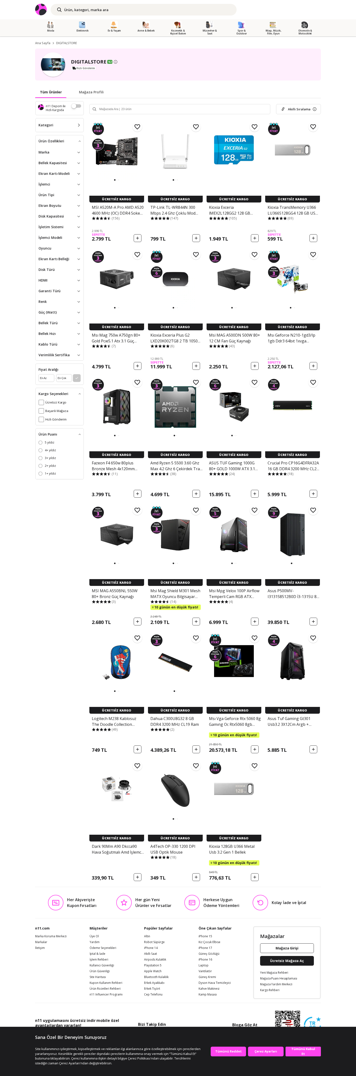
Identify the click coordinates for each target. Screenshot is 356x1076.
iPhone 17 (205, 948)
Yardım (95, 942)
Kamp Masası (208, 994)
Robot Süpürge (154, 942)
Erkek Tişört (152, 989)
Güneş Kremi (207, 977)
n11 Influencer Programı (106, 994)
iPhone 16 (205, 960)
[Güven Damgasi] (312, 1025)
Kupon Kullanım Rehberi (106, 983)
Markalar (41, 942)
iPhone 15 (205, 936)
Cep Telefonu (153, 994)
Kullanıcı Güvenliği (102, 965)
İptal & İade (97, 954)
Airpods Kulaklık (155, 960)
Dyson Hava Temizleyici (215, 983)
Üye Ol (94, 936)
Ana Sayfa (42, 43)
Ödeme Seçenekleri (103, 948)
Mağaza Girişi (287, 948)
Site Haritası (98, 977)
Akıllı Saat (150, 954)
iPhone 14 (151, 948)
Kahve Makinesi (209, 989)
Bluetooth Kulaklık (156, 977)
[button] (115, 180)
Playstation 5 (153, 965)
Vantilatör (205, 971)
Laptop (204, 965)
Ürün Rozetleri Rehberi (105, 989)
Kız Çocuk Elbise (209, 942)
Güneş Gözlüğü (209, 954)
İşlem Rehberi (99, 960)
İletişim (40, 948)
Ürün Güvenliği (100, 971)
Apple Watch (153, 971)
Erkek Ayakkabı (154, 983)
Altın (147, 936)
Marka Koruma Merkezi (51, 936)
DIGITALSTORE (66, 43)
